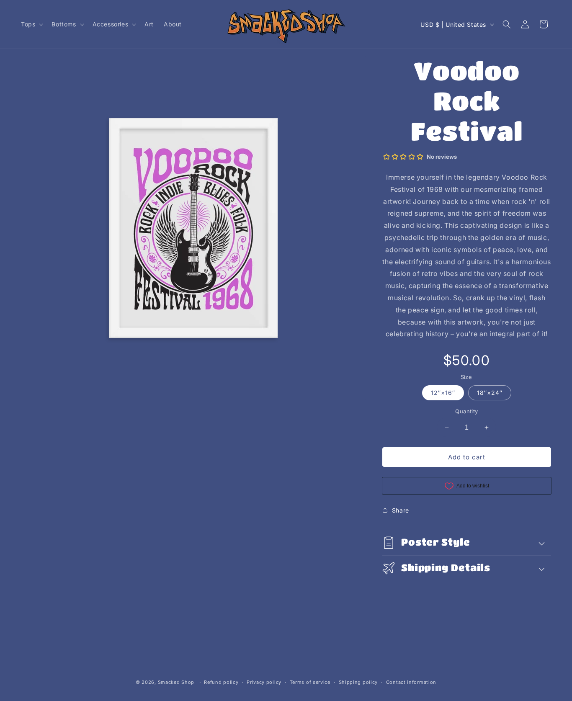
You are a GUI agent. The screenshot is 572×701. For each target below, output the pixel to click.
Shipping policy (358, 682)
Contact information (411, 682)
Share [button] (400, 510)
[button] (31, 24)
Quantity (466, 411)
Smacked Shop (176, 682)
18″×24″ (489, 392)
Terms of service (310, 682)
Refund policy (221, 682)
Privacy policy (264, 682)
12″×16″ (443, 392)
